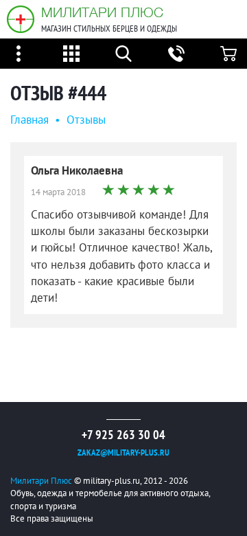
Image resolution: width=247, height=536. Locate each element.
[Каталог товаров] (71, 53)
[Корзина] (228, 53)
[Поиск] (123, 53)
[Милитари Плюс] (20, 19)
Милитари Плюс (102, 12)
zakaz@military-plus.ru (123, 452)
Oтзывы (86, 120)
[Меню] (18, 53)
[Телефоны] (176, 53)
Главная (29, 120)
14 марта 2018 (58, 192)
